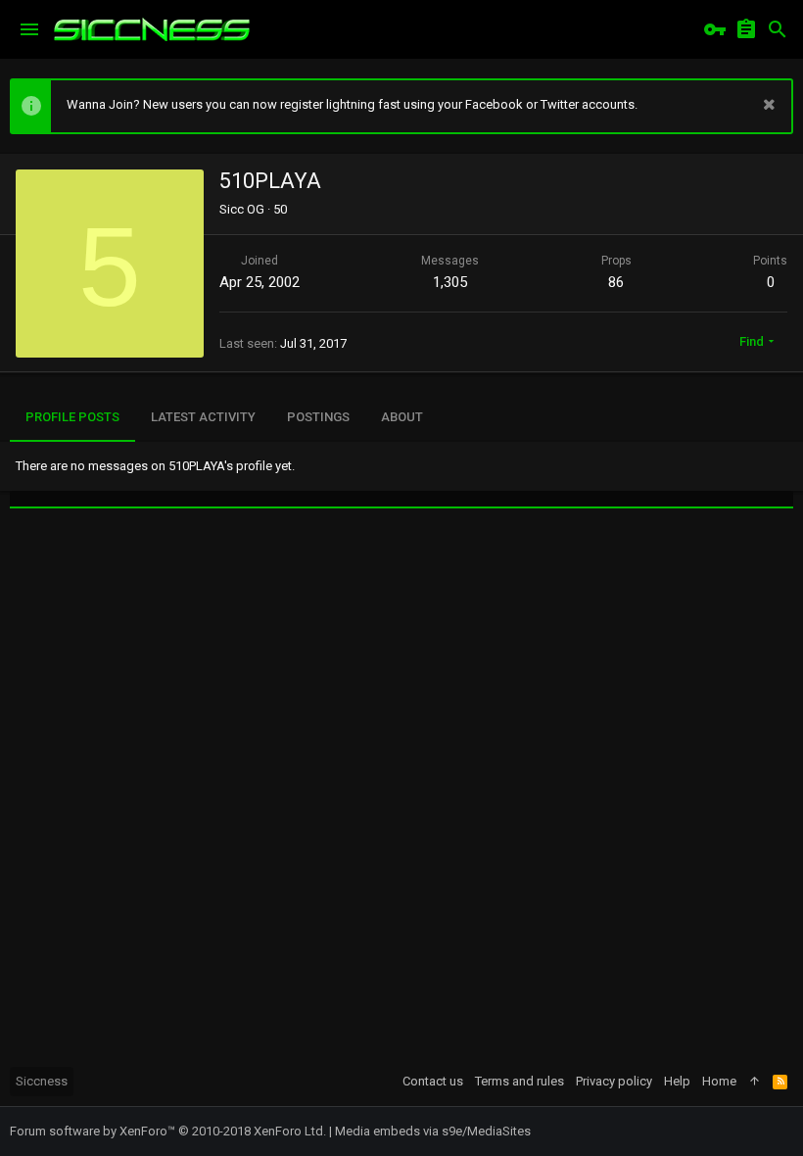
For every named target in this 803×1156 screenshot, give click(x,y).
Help (677, 1081)
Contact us (432, 1081)
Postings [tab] (318, 416)
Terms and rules (519, 1081)
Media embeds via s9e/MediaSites (433, 1131)
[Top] (754, 1081)
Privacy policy (614, 1081)
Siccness (42, 1081)
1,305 (450, 282)
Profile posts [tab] (72, 416)
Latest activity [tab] (203, 416)
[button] (29, 29)
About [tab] (402, 416)
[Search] (777, 29)
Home (719, 1081)
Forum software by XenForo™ (168, 1131)
